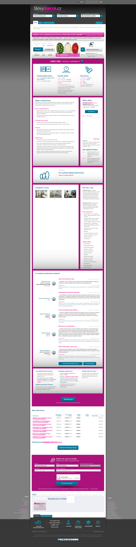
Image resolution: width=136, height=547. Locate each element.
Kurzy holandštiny (111, 512)
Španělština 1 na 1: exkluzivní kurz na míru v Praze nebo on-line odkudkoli (42, 437)
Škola (26, 504)
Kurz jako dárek (23, 511)
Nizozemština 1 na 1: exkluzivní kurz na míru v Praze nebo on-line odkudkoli (42, 428)
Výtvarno (25, 501)
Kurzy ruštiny (110, 511)
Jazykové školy (37, 535)
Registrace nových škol (78, 527)
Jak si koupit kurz (55, 520)
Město (57, 463)
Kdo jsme (68, 526)
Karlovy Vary (94, 495)
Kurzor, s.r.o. (101, 531)
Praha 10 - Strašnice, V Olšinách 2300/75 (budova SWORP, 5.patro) (91, 55)
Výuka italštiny (84, 536)
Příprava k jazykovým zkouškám (20, 512)
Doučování (25, 514)
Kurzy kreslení (111, 502)
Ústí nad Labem (78, 495)
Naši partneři (88, 526)
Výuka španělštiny (66, 536)
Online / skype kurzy (23, 510)
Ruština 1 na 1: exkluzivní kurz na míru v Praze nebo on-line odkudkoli (42, 434)
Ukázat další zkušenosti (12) (70, 363)
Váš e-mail (37, 468)
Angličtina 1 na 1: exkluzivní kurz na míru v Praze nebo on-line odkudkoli (42, 418)
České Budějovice (62, 495)
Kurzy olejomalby (23, 517)
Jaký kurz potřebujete (60, 468)
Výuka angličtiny (71, 535)
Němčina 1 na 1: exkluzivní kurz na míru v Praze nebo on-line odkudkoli (42, 425)
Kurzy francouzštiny (112, 508)
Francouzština (36, 536)
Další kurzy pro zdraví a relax (114, 517)
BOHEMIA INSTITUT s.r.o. (52, 442)
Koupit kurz (68, 399)
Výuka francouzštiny (44, 536)
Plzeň (46, 495)
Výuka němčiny (89, 535)
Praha (34, 494)
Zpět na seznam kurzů (92, 49)
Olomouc (51, 495)
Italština (78, 536)
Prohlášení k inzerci (54, 522)
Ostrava (42, 495)
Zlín (90, 495)
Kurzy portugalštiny (112, 514)
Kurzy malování (24, 515)
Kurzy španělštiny (111, 507)
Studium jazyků (90, 536)
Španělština (59, 536)
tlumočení (101, 536)
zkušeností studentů (63, 54)
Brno (38, 495)
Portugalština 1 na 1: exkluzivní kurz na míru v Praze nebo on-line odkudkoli (42, 431)
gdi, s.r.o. (45, 531)
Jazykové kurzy (44, 535)
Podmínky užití (54, 524)
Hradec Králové (70, 495)
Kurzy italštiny (111, 510)
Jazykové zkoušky (52, 535)
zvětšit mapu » (96, 138)
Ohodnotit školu (89, 363)
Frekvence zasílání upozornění (86, 463)
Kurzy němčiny (111, 505)
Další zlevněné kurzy (46, 516)
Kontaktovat (91, 111)
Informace (36, 516)
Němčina (84, 535)
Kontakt (98, 526)
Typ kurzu (36, 463)
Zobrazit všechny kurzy (68, 448)
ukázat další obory (24, 505)
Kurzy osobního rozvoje (113, 515)
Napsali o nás (54, 527)
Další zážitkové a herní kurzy (114, 518)
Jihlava (100, 495)
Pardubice (85, 495)
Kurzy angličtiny (111, 504)
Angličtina (65, 535)
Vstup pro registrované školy (38, 527)
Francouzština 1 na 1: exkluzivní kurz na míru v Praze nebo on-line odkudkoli (42, 421)
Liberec (55, 495)
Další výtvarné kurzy (23, 518)
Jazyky (25, 502)
